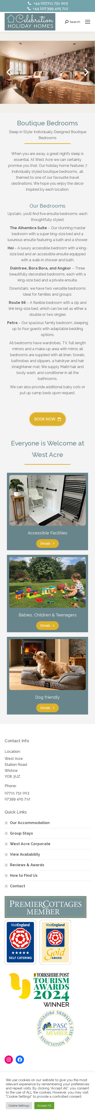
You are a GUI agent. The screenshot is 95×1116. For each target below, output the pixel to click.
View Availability (25, 854)
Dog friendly (47, 697)
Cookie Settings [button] (19, 1105)
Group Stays (21, 833)
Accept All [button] (44, 1105)
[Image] (47, 500)
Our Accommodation (30, 823)
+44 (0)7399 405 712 (50, 8)
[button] (9, 72)
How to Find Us (24, 875)
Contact (17, 886)
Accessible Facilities (47, 533)
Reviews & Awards (27, 865)
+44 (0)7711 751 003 (50, 3)
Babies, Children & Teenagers (48, 615)
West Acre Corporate (30, 844)
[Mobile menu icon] (87, 22)
